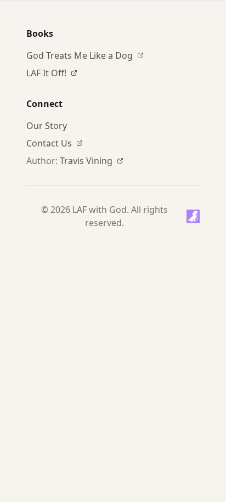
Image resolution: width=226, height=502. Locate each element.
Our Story (46, 126)
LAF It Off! (46, 73)
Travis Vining (86, 161)
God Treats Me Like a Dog (79, 55)
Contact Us (49, 143)
